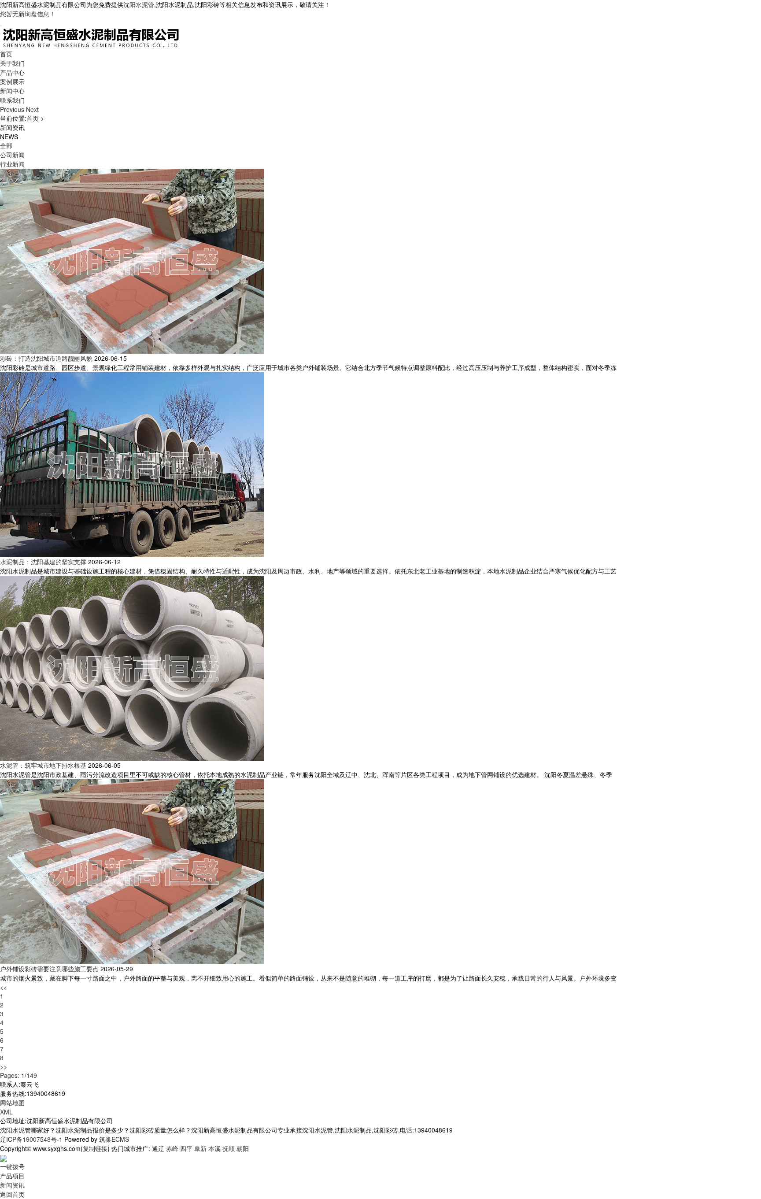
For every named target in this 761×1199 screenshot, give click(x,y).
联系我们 (12, 100)
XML (6, 1111)
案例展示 (12, 81)
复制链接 (95, 1148)
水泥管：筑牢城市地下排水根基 (43, 765)
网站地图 (12, 1102)
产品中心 (12, 72)
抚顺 (228, 1148)
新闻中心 (12, 90)
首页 (6, 53)
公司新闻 (12, 154)
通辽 (158, 1148)
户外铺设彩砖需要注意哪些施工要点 (49, 968)
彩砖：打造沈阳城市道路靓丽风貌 (46, 358)
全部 (6, 145)
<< (3, 987)
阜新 (200, 1148)
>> (3, 1066)
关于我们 (12, 63)
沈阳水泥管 (138, 4)
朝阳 (242, 1148)
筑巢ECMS (114, 1139)
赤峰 (172, 1148)
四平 (186, 1148)
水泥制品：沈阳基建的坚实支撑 (43, 561)
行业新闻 (12, 163)
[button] (13, 109)
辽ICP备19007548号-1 (31, 1139)
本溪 (214, 1148)
